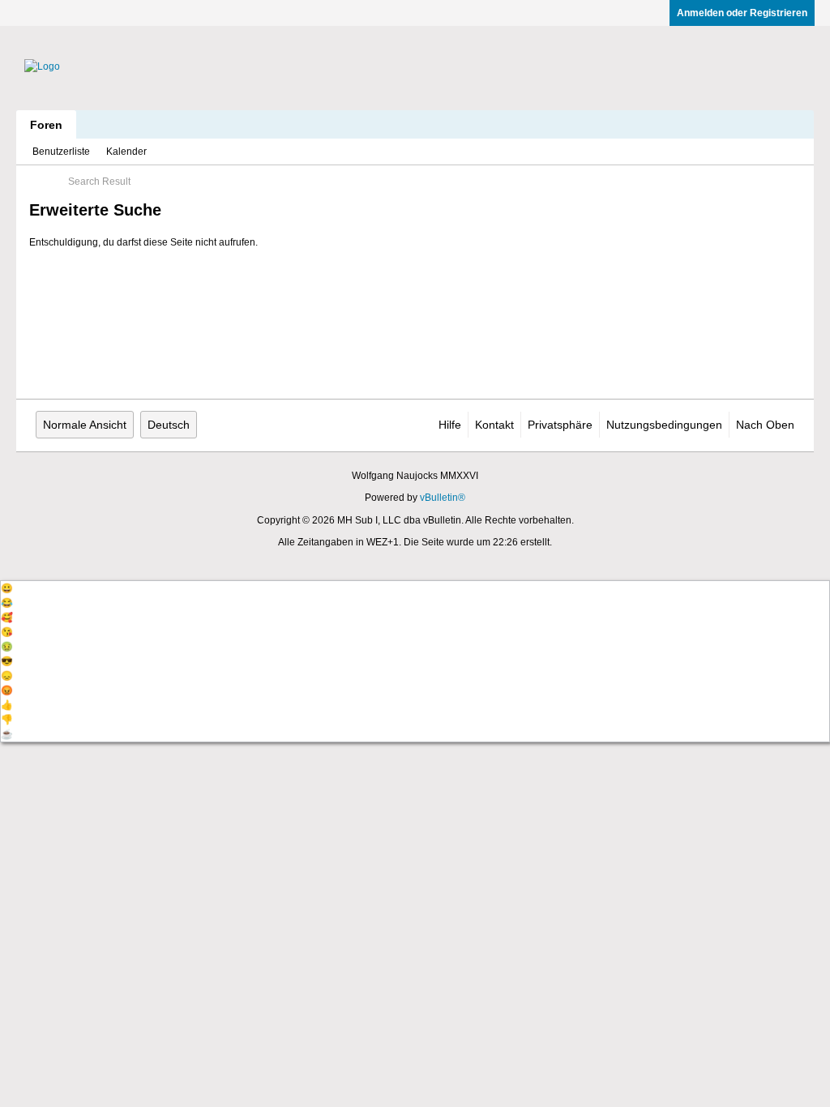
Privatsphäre (560, 424)
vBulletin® (442, 497)
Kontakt (494, 424)
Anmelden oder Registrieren (742, 13)
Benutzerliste (61, 151)
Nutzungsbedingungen (664, 424)
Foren (46, 124)
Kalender (126, 151)
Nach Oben (765, 424)
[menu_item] (415, 588)
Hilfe (450, 424)
